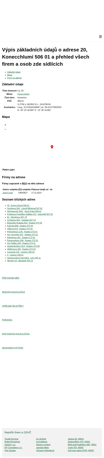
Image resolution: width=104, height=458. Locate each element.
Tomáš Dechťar (11, 439)
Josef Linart (7, 193)
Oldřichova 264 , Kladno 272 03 (21, 249)
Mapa (9, 75)
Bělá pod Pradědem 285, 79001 (82, 445)
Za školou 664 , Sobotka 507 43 (21, 220)
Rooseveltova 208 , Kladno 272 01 (22, 240)
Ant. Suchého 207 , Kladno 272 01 (22, 235)
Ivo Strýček (41, 439)
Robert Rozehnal (12, 442)
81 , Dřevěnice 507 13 (17, 217)
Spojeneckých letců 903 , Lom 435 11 (24, 258)
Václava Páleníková (45, 450)
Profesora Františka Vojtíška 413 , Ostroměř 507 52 (30, 214)
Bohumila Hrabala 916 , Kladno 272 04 (24, 223)
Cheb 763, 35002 (75, 448)
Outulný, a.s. (10, 445)
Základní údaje (14, 72)
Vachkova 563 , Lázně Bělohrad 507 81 (24, 208)
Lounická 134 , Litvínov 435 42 (20, 252)
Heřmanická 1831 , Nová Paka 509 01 (24, 211)
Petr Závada (10, 450)
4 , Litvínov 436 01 (15, 255)
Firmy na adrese (14, 78)
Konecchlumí (23, 94)
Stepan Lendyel (43, 445)
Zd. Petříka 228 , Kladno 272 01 (21, 243)
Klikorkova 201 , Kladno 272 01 (21, 238)
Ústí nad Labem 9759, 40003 (81, 450)
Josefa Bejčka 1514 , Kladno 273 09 (23, 246)
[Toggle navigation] (100, 36)
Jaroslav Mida (42, 448)
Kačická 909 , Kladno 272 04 (20, 226)
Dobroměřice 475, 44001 (79, 442)
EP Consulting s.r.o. (13, 448)
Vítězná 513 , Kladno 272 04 (20, 229)
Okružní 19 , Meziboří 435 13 (20, 261)
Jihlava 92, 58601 (76, 439)
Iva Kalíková (41, 442)
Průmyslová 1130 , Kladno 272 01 (22, 232)
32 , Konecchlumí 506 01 (18, 205)
